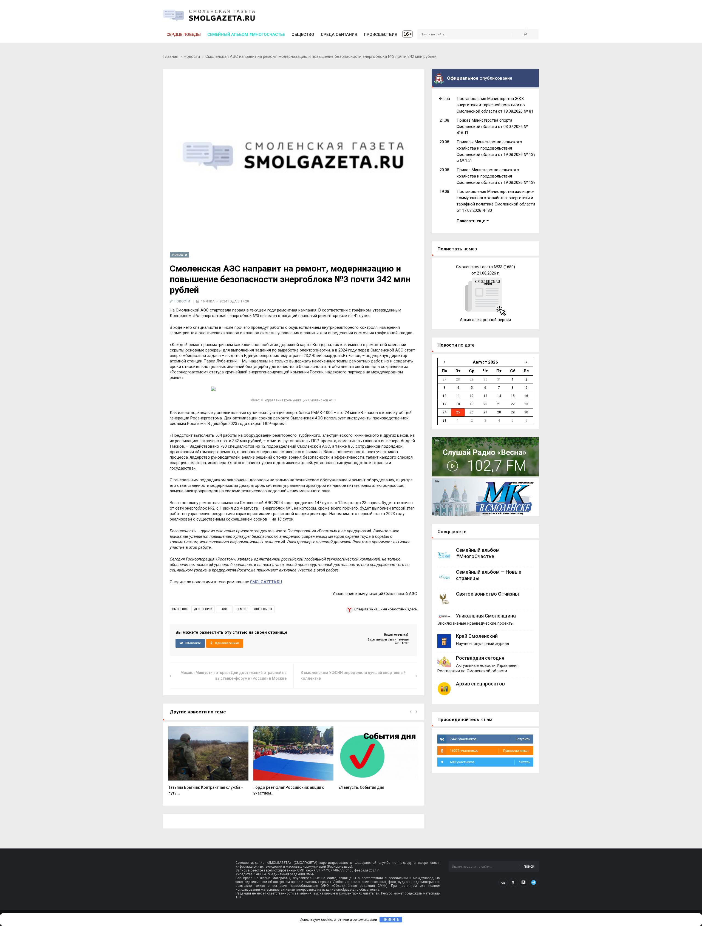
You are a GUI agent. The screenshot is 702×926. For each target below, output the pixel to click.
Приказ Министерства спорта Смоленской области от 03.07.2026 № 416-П (492, 126)
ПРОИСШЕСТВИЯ (380, 34)
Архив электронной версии (485, 319)
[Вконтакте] (503, 882)
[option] (208, 763)
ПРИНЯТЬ (391, 920)
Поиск (529, 866)
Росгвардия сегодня (480, 658)
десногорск (203, 609)
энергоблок (263, 609)
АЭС (224, 609)
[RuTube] (523, 882)
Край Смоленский (477, 636)
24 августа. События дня (361, 787)
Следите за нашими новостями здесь (385, 609)
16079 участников (490, 751)
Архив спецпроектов (480, 684)
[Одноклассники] (513, 882)
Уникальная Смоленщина (486, 616)
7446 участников (490, 739)
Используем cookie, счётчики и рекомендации (338, 920)
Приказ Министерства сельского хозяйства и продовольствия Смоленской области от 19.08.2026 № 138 (496, 176)
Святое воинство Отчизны (487, 594)
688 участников (490, 762)
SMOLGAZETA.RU (266, 581)
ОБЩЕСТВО (302, 34)
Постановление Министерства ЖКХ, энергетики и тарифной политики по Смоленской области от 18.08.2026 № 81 (495, 105)
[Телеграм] (533, 882)
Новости (192, 56)
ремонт (242, 609)
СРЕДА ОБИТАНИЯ (339, 34)
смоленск (180, 609)
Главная (170, 56)
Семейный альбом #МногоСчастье (246, 34)
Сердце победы (183, 34)
